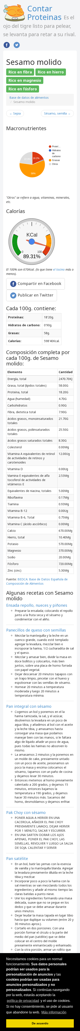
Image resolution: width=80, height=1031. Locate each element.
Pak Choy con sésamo (26, 812)
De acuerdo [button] (40, 1023)
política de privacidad (23, 1001)
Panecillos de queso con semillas (36, 630)
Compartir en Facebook (39, 283)
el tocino (59, 269)
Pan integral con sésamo (28, 706)
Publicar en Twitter (35, 295)
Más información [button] (53, 1012)
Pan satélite (17, 858)
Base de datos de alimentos (29, 97)
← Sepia (15, 113)
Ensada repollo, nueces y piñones (36, 605)
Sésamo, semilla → (57, 113)
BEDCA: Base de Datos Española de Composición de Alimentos (37, 581)
